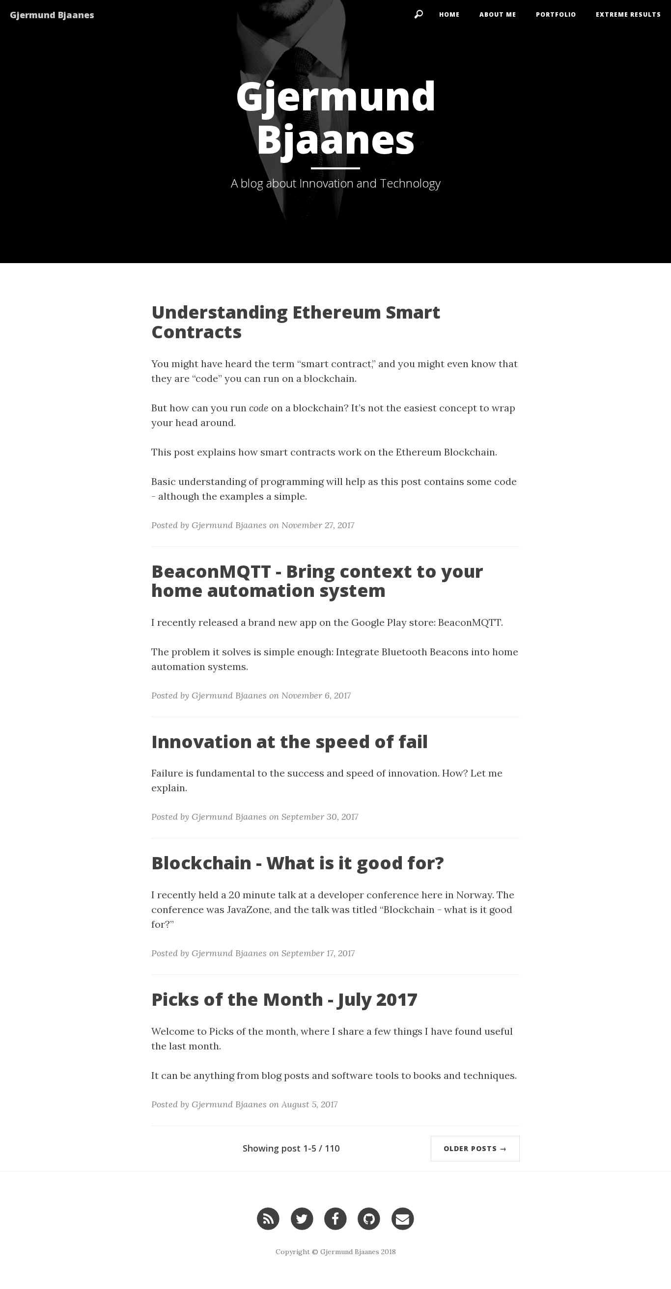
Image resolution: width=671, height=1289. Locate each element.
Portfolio (556, 14)
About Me (497, 14)
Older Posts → (475, 1148)
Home (449, 14)
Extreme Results (628, 14)
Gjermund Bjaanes (52, 15)
